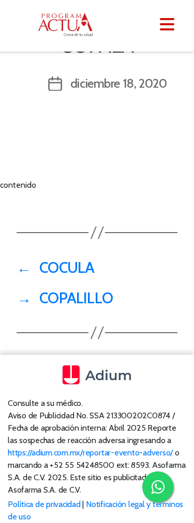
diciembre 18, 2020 (118, 83)
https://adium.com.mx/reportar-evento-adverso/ (90, 452)
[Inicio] (71, 24)
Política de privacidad (44, 504)
